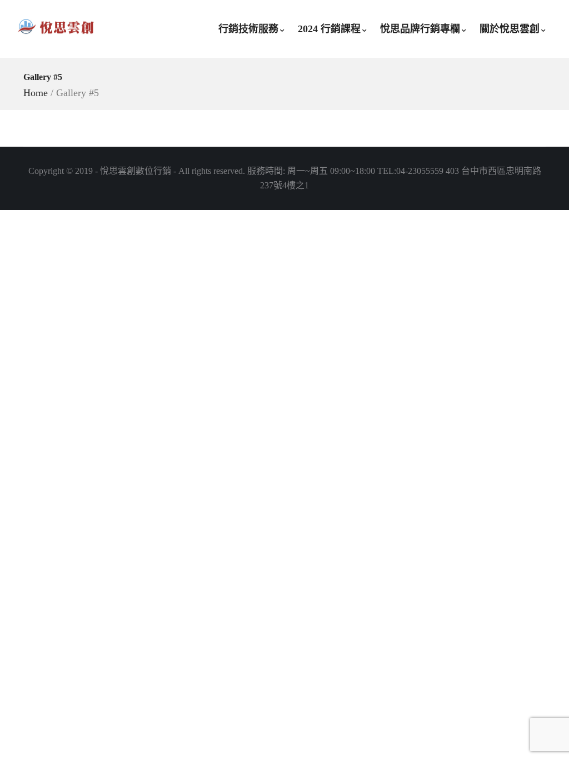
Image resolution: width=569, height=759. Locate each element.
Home (35, 92)
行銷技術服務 (248, 28)
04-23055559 (419, 171)
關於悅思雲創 (510, 28)
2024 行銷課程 (329, 28)
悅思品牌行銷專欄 (420, 28)
